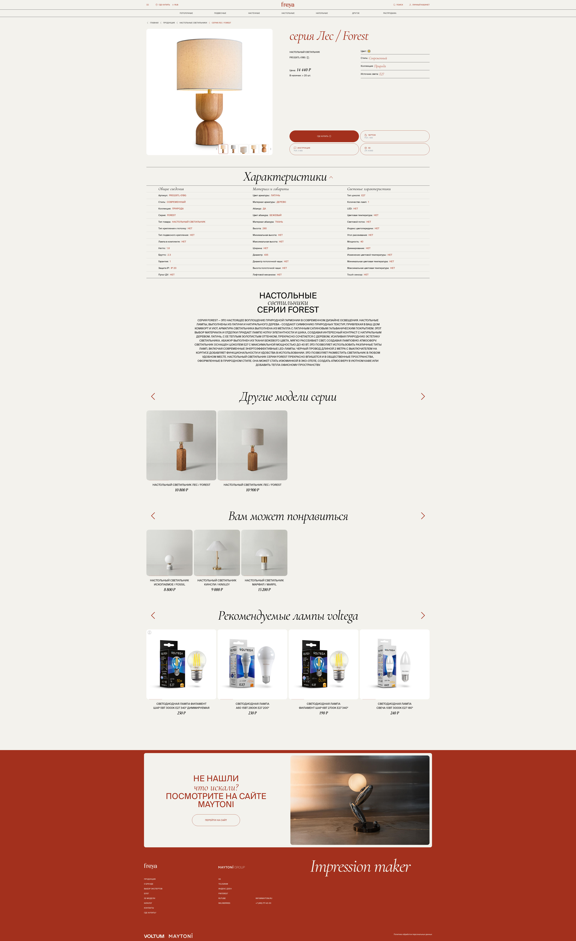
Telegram (223, 884)
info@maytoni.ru (264, 898)
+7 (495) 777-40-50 (263, 903)
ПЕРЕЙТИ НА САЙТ (216, 820)
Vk (219, 879)
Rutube (222, 898)
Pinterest (223, 893)
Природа (380, 66)
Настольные (288, 13)
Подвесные (220, 13)
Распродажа (389, 13)
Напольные (322, 13)
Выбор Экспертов (153, 889)
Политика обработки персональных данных (413, 934)
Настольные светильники (193, 23)
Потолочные (186, 13)
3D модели (149, 898)
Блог (146, 893)
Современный (378, 58)
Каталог (148, 903)
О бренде (148, 884)
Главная (154, 23)
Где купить (164, 5)
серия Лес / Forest (329, 35)
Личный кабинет (421, 5)
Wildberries (224, 903)
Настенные (254, 13)
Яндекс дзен (225, 889)
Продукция (169, 23)
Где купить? (150, 913)
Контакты (149, 908)
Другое (356, 13)
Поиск (399, 5)
